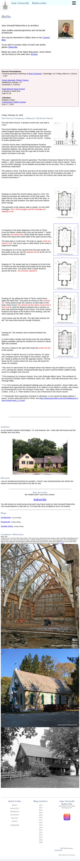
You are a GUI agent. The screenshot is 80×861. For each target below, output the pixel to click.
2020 (41, 812)
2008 (41, 842)
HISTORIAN (14, 815)
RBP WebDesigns (67, 848)
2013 (41, 830)
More (62, 543)
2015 (41, 825)
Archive (34, 54)
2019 (41, 815)
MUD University (35, 74)
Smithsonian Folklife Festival (14, 102)
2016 (41, 822)
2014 (41, 827)
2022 (41, 805)
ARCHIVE (14, 818)
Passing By (5, 522)
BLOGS (14, 821)
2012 (41, 832)
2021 (41, 810)
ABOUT (14, 805)
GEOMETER (14, 811)
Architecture (6, 517)
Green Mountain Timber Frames (15, 80)
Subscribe (12, 47)
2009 (41, 840)
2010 (41, 837)
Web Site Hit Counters (67, 855)
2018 (41, 817)
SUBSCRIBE (14, 825)
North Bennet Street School (13, 89)
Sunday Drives (7, 526)
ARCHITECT (14, 808)
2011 (40, 835)
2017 (41, 820)
